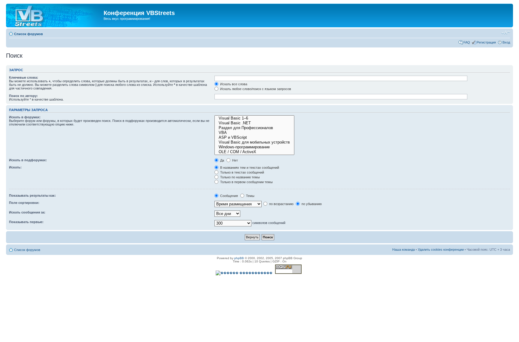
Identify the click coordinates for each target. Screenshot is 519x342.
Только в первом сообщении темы (246, 182)
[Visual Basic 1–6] (254, 118)
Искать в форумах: (25, 117)
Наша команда (403, 249)
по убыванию (311, 204)
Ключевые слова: (23, 77)
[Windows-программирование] (254, 147)
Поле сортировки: (24, 202)
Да (221, 160)
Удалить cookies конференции (441, 249)
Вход (506, 42)
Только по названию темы (239, 177)
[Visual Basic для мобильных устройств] (254, 142)
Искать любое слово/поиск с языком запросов (255, 89)
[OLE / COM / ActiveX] (254, 152)
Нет (234, 160)
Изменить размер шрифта (505, 32)
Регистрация (486, 42)
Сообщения (228, 196)
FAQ (466, 42)
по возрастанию (280, 204)
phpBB (239, 258)
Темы (249, 196)
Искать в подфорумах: (28, 160)
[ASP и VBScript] (254, 137)
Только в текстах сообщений (241, 172)
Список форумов (28, 34)
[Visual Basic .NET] (254, 123)
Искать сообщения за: (27, 212)
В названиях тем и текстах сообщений (249, 167)
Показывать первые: (26, 222)
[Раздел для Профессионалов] (254, 128)
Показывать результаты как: (32, 195)
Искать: (15, 167)
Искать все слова (233, 84)
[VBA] (254, 132)
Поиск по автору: (23, 96)
